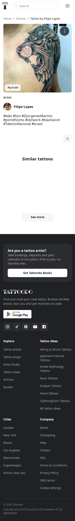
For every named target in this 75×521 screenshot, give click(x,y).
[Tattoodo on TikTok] (16, 327)
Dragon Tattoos (50, 386)
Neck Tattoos (49, 378)
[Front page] (5, 6)
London (8, 428)
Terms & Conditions (53, 465)
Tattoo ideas (11, 372)
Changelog (47, 435)
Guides (8, 387)
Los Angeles (11, 450)
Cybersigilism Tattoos (55, 401)
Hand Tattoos (49, 393)
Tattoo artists (12, 349)
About (44, 428)
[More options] (64, 31)
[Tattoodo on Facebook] (44, 327)
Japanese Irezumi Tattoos (52, 358)
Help (43, 443)
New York (9, 435)
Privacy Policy (49, 473)
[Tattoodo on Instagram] (7, 327)
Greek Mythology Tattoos (52, 369)
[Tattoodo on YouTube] (35, 327)
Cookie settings (50, 488)
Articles (8, 379)
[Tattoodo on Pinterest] (26, 327)
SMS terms (47, 480)
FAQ (43, 458)
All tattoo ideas (50, 408)
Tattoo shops (12, 357)
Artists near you (14, 473)
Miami (7, 443)
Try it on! (13, 87)
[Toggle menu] (67, 6)
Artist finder (11, 364)
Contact (45, 450)
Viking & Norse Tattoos (55, 349)
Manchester (11, 458)
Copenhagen (12, 465)
